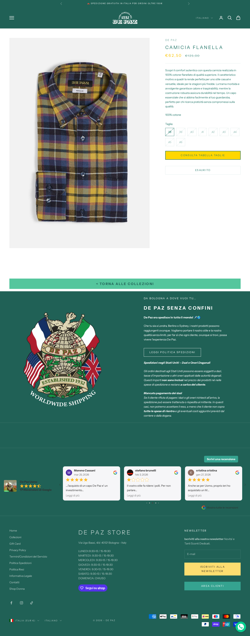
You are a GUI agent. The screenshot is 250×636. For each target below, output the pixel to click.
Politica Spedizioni (20, 563)
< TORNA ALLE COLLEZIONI (125, 284)
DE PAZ (171, 40)
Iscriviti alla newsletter (212, 568)
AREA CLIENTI (212, 585)
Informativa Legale (20, 576)
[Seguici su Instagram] (21, 603)
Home (13, 530)
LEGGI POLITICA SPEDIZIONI (172, 352)
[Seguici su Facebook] (11, 603)
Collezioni (15, 537)
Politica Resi (16, 569)
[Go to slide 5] (155, 502)
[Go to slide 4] (152, 503)
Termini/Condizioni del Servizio (28, 556)
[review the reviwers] (115, 473)
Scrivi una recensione (221, 459)
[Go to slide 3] (149, 502)
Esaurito (203, 170)
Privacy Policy (17, 550)
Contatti (14, 582)
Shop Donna (17, 589)
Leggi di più (72, 495)
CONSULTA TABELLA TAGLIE (203, 155)
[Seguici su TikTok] (32, 603)
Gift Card (15, 543)
